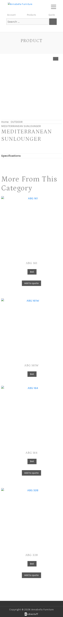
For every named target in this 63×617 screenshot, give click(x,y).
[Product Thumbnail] (55, 59)
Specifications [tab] (11, 155)
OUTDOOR (17, 122)
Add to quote (31, 283)
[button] (53, 6)
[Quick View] (25, 271)
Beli (32, 271)
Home (5, 122)
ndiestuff (31, 614)
